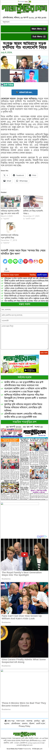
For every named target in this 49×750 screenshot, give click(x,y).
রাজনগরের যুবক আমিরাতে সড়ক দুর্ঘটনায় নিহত (9, 236)
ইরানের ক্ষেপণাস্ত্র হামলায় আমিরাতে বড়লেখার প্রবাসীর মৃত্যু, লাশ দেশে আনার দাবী (10, 211)
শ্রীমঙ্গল (31, 723)
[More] (41, 260)
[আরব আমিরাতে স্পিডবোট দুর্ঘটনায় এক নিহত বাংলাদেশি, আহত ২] (33, 201)
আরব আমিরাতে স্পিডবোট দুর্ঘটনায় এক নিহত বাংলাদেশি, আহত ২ (33, 211)
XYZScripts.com (37, 749)
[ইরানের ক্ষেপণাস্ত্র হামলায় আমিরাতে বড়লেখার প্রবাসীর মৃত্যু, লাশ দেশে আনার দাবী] (11, 201)
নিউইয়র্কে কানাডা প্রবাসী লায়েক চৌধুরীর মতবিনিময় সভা (23, 283)
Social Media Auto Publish (15, 749)
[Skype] (20, 260)
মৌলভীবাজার (15, 723)
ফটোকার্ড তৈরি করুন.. (26, 92)
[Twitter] (5, 260)
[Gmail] (35, 260)
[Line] (15, 260)
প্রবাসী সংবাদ (42, 275)
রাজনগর (24, 723)
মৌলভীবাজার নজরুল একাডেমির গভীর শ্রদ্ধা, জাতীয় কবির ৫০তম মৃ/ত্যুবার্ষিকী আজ (23, 415)
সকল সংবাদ (20, 721)
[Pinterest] (25, 260)
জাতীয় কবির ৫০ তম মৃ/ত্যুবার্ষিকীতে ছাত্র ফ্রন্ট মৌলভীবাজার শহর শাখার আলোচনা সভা (23, 384)
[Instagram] (30, 260)
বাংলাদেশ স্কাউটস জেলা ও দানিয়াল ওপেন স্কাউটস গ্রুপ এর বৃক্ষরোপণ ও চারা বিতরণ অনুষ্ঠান (25, 390)
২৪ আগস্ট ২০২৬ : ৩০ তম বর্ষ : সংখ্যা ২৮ (24, 426)
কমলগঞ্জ (29, 721)
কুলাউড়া (37, 721)
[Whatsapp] (10, 260)
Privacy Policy (24, 726)
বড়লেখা (6, 723)
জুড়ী (43, 721)
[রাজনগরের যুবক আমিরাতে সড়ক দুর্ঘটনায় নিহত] (11, 228)
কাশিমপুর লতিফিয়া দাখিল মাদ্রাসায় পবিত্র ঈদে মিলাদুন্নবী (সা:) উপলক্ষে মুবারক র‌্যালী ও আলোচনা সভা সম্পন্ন (25, 398)
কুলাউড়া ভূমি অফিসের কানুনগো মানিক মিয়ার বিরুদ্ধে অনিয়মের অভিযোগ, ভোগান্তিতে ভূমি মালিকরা (23, 407)
